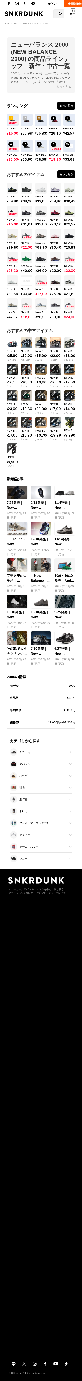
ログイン (51, 3)
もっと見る (63, 86)
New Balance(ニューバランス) (44, 73)
